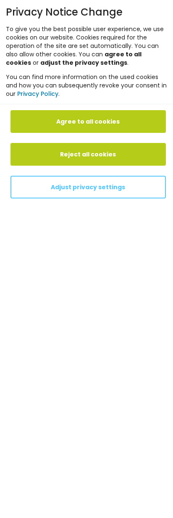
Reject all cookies (88, 154)
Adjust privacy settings (88, 187)
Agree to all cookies (88, 121)
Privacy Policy (37, 94)
